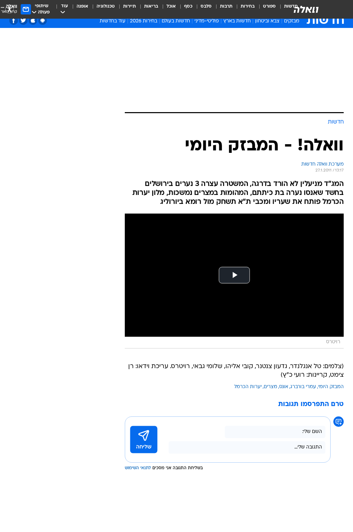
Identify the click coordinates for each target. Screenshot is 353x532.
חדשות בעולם (176, 21)
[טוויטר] (23, 20)
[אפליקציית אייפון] (33, 20)
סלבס (206, 6)
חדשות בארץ (237, 21)
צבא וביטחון (267, 21)
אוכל (171, 6)
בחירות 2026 (143, 21)
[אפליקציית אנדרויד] (42, 20)
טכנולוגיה (106, 6)
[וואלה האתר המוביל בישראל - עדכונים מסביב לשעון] (306, 9)
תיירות (129, 6)
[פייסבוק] (13, 20)
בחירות (248, 6)
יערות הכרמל (248, 387)
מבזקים (291, 21)
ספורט (269, 6)
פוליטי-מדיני (206, 21)
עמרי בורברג (303, 387)
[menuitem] (265, 9)
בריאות (151, 6)
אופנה (82, 6)
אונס (283, 387)
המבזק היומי (331, 387)
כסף (188, 6)
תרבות (226, 6)
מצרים (270, 387)
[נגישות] (9, 9)
